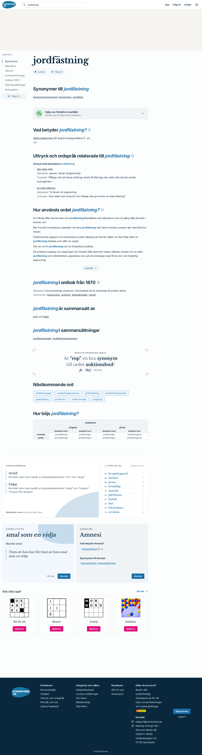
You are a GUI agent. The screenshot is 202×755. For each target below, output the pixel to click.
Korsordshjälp (48, 689)
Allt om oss (117, 689)
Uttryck (9, 70)
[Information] (89, 129)
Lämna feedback (49, 706)
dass (110, 503)
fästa (46, 316)
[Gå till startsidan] (9, 4)
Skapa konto (182, 711)
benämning (46, 138)
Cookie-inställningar (87, 693)
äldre (37, 138)
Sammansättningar (15, 84)
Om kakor (81, 698)
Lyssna (41, 72)
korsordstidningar (152, 702)
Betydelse (10, 65)
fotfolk (112, 499)
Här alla (50, 576)
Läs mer (64, 576)
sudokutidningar (149, 706)
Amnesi (90, 534)
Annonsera (117, 693)
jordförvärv (60, 399)
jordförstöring (42, 399)
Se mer (140, 591)
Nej (88, 370)
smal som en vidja (31, 534)
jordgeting (97, 399)
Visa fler (89, 268)
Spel (167, 4)
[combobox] (56, 5)
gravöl (92, 294)
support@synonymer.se (149, 721)
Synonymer (11, 61)
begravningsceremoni (45, 97)
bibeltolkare (115, 507)
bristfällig (114, 486)
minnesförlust (89, 549)
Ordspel (44, 693)
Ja (80, 370)
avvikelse (114, 512)
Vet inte (98, 370)
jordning (65, 294)
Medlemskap (83, 702)
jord (35, 316)
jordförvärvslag (79, 399)
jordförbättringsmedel (115, 393)
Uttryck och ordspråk (52, 698)
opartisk (113, 490)
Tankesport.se (143, 698)
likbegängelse (79, 294)
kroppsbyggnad (118, 473)
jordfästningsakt (42, 338)
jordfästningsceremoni (64, 338)
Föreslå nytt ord (49, 702)
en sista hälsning (46, 187)
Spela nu (19, 629)
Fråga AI (177, 4)
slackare (113, 477)
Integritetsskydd (85, 689)
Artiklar (187, 4)
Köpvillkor (81, 706)
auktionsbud (99, 364)
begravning (65, 97)
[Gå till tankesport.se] (149, 710)
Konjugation (11, 89)
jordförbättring (92, 393)
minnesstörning (107, 563)
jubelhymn (115, 494)
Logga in (182, 716)
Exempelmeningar (15, 75)
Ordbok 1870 (12, 80)
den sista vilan (45, 169)
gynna (112, 482)
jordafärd (78, 97)
